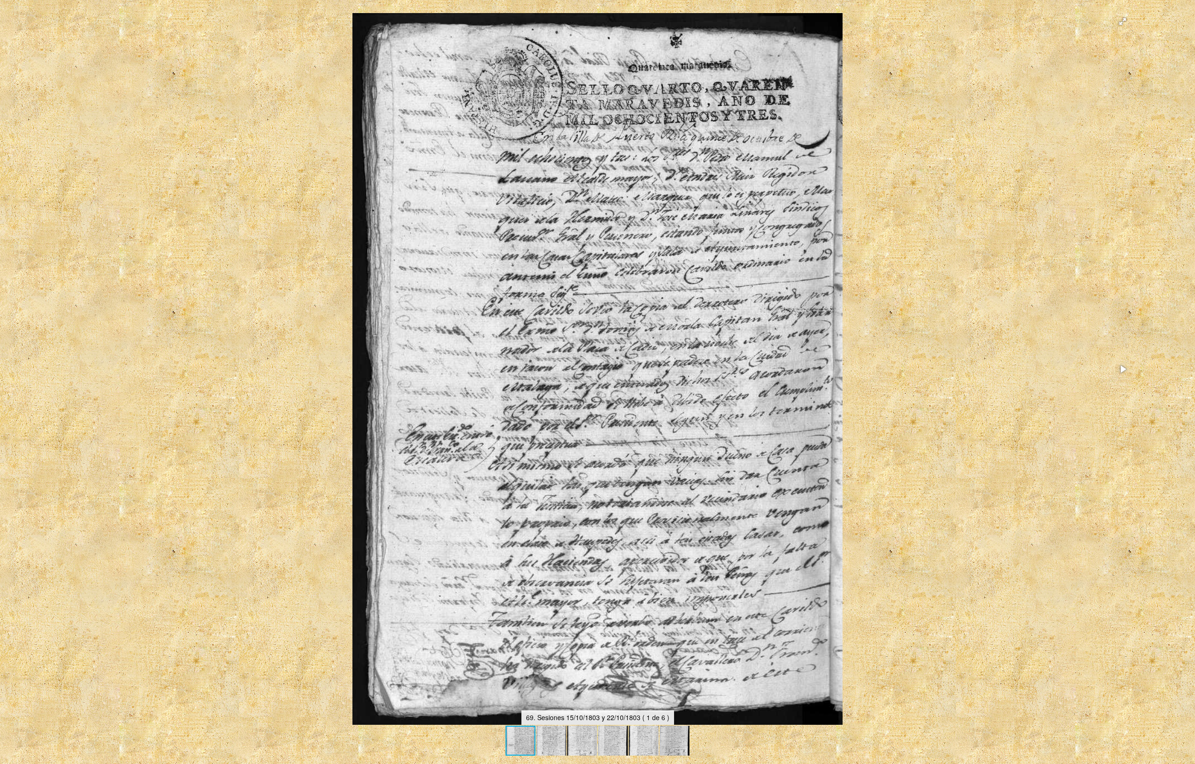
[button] (1122, 21)
